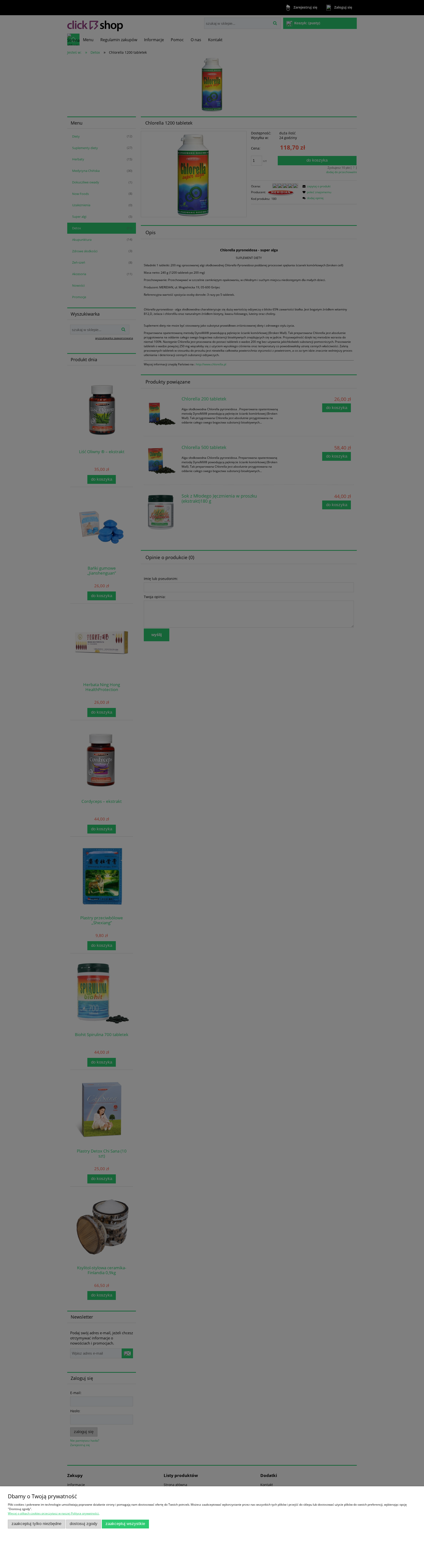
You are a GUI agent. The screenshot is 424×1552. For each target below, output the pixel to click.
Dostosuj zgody (83, 1523)
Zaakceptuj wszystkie (125, 1523)
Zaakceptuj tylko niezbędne (36, 1523)
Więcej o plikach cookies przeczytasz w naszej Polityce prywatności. (53, 1513)
